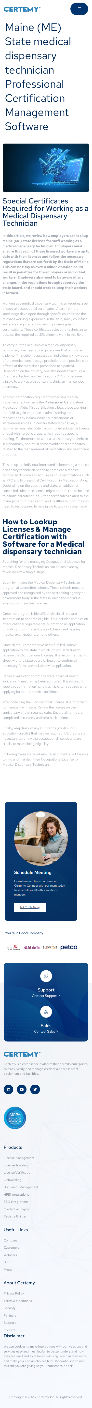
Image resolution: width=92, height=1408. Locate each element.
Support (46, 990)
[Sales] (46, 1012)
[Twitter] (35, 1089)
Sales (46, 1025)
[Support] (46, 976)
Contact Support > (46, 995)
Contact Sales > (46, 1031)
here (50, 1361)
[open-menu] (79, 8)
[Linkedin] (8, 1089)
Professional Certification (64, 402)
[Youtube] (21, 1089)
